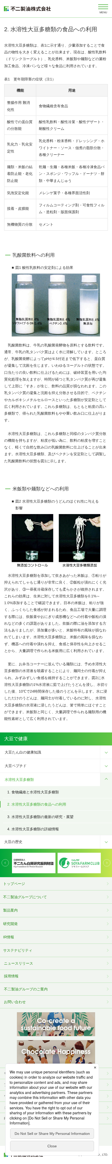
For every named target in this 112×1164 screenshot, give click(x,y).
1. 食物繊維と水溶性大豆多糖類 (33, 792)
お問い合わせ (15, 1002)
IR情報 (8, 937)
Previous (5, 863)
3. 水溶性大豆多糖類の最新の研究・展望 (40, 817)
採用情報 (11, 976)
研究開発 (10, 924)
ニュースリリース (18, 963)
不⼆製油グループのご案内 (26, 989)
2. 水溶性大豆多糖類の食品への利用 (36, 804)
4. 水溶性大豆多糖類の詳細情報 (33, 829)
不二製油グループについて (25, 897)
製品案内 (10, 910)
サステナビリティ (17, 950)
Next (107, 863)
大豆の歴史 (13, 842)
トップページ (14, 884)
